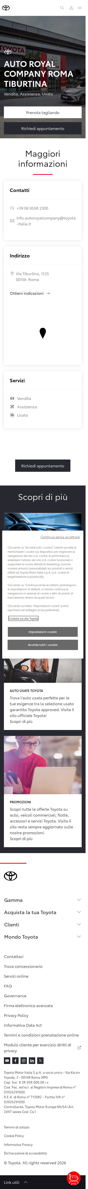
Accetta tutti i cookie (43, 645)
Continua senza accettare (60, 536)
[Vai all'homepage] (6, 8)
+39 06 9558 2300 (32, 208)
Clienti (11, 924)
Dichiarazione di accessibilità (25, 1153)
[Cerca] (62, 8)
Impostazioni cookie (43, 631)
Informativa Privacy (18, 1144)
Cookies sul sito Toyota (23, 618)
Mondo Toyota (21, 936)
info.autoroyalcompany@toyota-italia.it (46, 220)
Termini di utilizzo (16, 1127)
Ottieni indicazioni (30, 293)
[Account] (71, 7)
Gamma (13, 899)
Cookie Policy (14, 1135)
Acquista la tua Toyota (30, 912)
